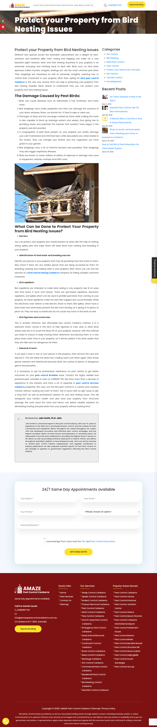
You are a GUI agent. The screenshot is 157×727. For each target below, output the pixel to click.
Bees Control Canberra (93, 655)
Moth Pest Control (115, 62)
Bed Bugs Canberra (91, 659)
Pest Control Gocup (124, 666)
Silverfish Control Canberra (95, 690)
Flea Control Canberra (93, 616)
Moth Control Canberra (93, 612)
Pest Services (66, 596)
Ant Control (112, 54)
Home (63, 592)
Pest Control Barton (124, 635)
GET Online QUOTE (78, 551)
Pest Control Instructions (103, 541)
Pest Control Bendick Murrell (128, 643)
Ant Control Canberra (92, 662)
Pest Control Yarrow (124, 596)
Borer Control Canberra (93, 651)
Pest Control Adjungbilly (126, 655)
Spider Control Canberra (94, 596)
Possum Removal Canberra (95, 604)
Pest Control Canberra (93, 608)
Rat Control (112, 73)
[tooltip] (3, 21)
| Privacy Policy (108, 708)
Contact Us (65, 600)
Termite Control (114, 77)
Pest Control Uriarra (124, 612)
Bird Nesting (112, 58)
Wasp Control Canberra (94, 592)
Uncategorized (114, 81)
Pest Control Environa (125, 600)
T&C (83, 541)
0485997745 (114, 5)
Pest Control (113, 66)
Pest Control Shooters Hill (127, 647)
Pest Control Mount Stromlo (128, 616)
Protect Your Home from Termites (123, 69)
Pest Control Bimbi (124, 639)
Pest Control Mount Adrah (127, 651)
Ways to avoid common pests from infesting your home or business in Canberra (121, 133)
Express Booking (136, 4)
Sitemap (64, 604)
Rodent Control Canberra (94, 600)
